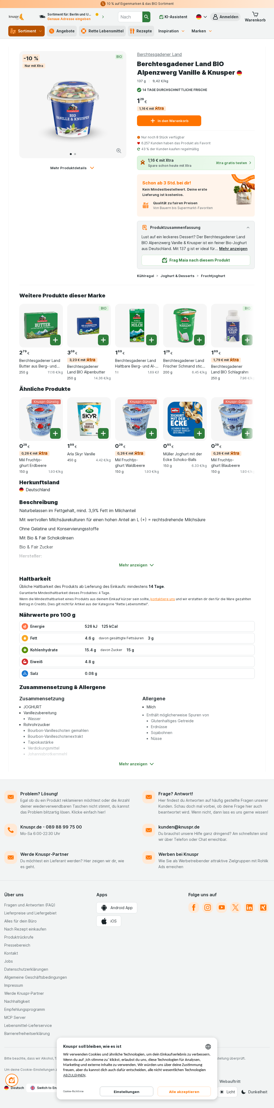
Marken (199, 31)
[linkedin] (249, 907)
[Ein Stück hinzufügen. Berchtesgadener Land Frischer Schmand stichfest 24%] (199, 340)
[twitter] (235, 907)
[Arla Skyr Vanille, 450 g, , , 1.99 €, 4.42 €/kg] (89, 419)
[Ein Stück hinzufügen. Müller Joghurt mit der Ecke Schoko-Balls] (199, 433)
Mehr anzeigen (233, 248)
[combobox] (130, 17)
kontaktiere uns (162, 599)
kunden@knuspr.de (179, 827)
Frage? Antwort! (175, 793)
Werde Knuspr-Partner (44, 854)
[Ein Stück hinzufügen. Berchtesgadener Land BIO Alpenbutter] (103, 340)
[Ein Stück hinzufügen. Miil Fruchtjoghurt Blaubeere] (247, 433)
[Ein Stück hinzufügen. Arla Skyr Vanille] (103, 433)
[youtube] (221, 907)
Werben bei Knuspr (178, 854)
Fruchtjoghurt (213, 276)
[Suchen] (146, 17)
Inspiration (168, 31)
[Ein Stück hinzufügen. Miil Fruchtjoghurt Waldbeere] (151, 433)
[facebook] (193, 907)
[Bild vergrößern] (119, 150)
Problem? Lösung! (39, 793)
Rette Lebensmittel (106, 31)
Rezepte (144, 31)
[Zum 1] (71, 154)
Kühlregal (145, 276)
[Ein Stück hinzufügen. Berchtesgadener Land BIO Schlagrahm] (247, 340)
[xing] (263, 907)
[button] (225, 17)
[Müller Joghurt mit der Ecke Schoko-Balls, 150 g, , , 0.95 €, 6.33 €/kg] (185, 419)
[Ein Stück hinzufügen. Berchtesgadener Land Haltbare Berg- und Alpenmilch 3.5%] (151, 340)
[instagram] (207, 907)
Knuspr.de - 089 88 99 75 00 (51, 827)
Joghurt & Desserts (178, 276)
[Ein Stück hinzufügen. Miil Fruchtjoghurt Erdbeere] (55, 433)
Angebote (65, 31)
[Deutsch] (201, 17)
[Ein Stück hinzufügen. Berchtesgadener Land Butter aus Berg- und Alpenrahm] (55, 340)
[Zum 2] (75, 154)
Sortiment (27, 31)
